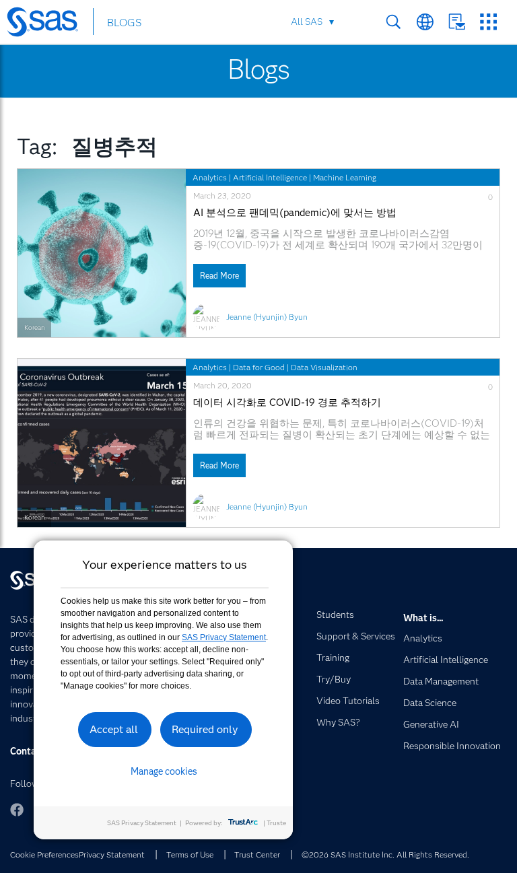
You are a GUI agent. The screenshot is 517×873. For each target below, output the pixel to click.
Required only (205, 729)
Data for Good (259, 367)
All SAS (306, 21)
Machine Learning (344, 177)
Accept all (114, 729)
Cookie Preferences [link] (44, 854)
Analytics (210, 177)
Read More (219, 276)
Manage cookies (164, 771)
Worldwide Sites (425, 21)
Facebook (17, 809)
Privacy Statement (112, 854)
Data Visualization (324, 367)
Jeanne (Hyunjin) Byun (267, 317)
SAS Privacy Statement (224, 637)
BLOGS (124, 22)
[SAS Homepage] (49, 24)
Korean (34, 327)
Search (393, 21)
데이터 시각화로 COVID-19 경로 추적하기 (287, 403)
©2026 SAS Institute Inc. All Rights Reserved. (385, 854)
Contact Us (456, 21)
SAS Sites (488, 21)
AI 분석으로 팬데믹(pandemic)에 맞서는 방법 (295, 213)
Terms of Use (189, 854)
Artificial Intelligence (270, 177)
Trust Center (257, 854)
